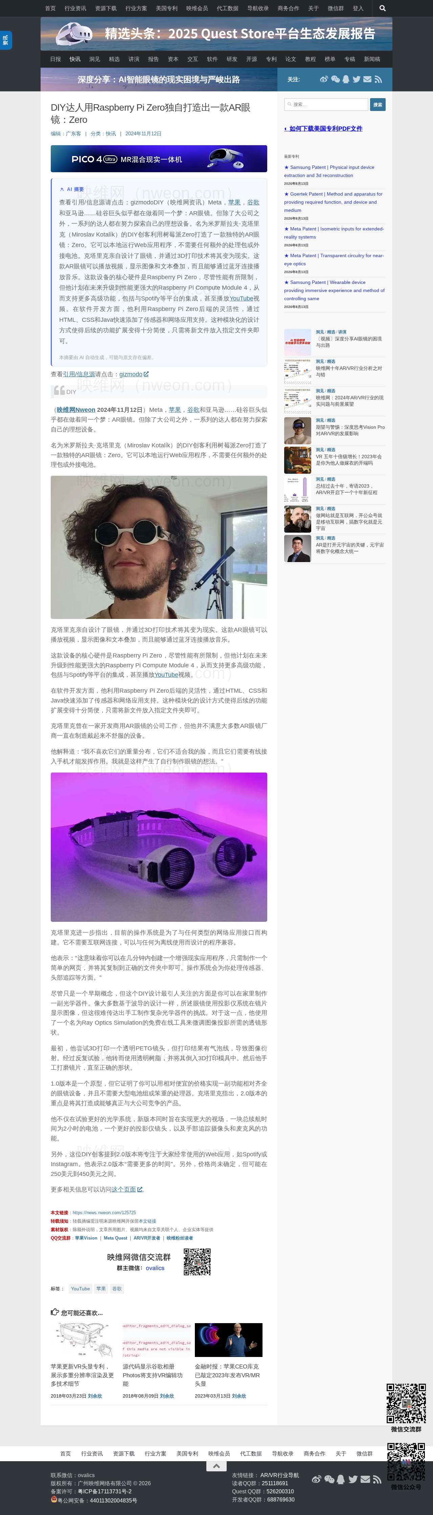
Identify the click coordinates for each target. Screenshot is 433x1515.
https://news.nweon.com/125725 (104, 1212)
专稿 (349, 59)
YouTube (241, 298)
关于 (313, 8)
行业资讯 (75, 8)
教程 (310, 59)
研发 (232, 59)
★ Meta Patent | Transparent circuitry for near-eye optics (334, 259)
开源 (251, 59)
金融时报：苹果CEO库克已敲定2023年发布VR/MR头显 (227, 1375)
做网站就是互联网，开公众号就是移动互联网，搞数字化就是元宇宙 (349, 522)
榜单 (330, 59)
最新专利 (291, 156)
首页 (50, 8)
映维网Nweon (76, 409)
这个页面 (124, 1189)
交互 (192, 59)
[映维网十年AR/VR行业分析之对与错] (297, 371)
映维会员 (197, 8)
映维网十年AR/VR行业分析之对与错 (159, 79)
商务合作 (288, 8)
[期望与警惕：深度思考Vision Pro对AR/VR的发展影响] (297, 430)
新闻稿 (372, 59)
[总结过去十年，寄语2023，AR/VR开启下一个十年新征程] (297, 489)
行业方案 (136, 8)
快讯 (75, 59)
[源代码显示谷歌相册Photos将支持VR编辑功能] (156, 1340)
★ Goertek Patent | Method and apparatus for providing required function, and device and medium (333, 202)
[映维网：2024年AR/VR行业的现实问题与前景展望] (297, 401)
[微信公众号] (335, 79)
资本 (173, 59)
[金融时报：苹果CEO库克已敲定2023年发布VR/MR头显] (229, 1340)
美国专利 (167, 8)
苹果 (234, 202)
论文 (291, 59)
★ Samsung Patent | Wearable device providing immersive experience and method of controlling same (334, 290)
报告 (153, 59)
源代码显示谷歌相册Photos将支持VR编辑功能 (153, 1375)
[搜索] (382, 8)
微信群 (336, 8)
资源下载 (106, 8)
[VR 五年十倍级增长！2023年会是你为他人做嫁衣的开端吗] (297, 460)
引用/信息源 (79, 374)
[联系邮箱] (367, 79)
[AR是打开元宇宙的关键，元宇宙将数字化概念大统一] (297, 548)
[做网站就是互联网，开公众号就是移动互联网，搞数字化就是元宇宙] (297, 519)
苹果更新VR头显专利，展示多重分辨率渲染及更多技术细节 (82, 1375)
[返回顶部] (216, 1466)
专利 (271, 59)
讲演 (134, 59)
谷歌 (253, 202)
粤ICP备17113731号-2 (105, 1491)
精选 (114, 59)
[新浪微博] (324, 79)
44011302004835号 (113, 1500)
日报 (55, 59)
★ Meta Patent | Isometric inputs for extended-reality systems (334, 233)
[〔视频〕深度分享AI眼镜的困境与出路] (297, 342)
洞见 (94, 59)
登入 (358, 8)
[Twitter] (356, 79)
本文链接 (147, 1221)
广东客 (73, 133)
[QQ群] (346, 79)
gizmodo (130, 374)
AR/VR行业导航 (279, 1475)
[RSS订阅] (378, 79)
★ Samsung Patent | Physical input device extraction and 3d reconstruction (329, 171)
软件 (212, 59)
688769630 (281, 1499)
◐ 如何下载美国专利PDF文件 (323, 128)
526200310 (280, 1491)
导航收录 (258, 8)
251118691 (275, 1483)
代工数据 (227, 8)
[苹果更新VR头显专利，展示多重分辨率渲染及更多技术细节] (84, 1340)
